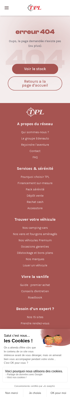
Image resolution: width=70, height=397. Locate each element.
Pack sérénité (35, 189)
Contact (35, 151)
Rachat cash (35, 202)
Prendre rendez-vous (35, 323)
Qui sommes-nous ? (35, 132)
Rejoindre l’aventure (35, 145)
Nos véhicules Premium (35, 240)
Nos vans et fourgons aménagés (35, 234)
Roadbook (35, 297)
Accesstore (35, 208)
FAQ (35, 157)
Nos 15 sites (35, 317)
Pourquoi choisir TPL (35, 177)
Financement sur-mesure (35, 183)
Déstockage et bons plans (35, 253)
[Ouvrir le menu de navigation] (6, 8)
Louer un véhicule (35, 265)
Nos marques (35, 259)
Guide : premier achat (35, 285)
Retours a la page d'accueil (35, 83)
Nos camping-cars (35, 228)
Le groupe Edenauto (35, 138)
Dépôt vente (35, 195)
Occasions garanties (35, 246)
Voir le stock (35, 69)
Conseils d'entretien (35, 291)
